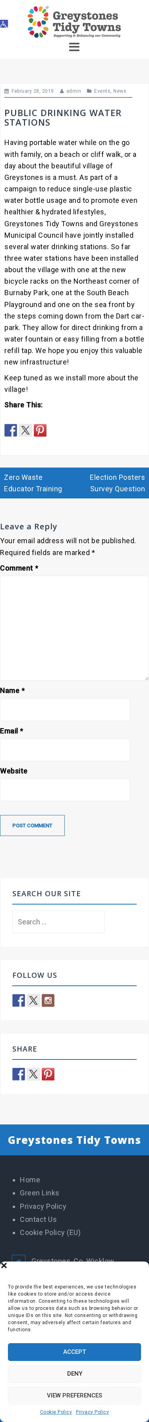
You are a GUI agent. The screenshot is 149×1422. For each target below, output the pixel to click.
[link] (4, 24)
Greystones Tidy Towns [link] (74, 1140)
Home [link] (30, 1180)
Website (14, 771)
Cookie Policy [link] (56, 1412)
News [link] (119, 91)
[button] (137, 1271)
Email (11, 731)
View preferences (74, 1395)
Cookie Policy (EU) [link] (50, 1232)
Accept (74, 1351)
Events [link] (102, 91)
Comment (19, 568)
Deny (74, 1373)
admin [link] (73, 91)
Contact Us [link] (38, 1219)
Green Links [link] (40, 1193)
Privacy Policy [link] (92, 1412)
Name (12, 690)
